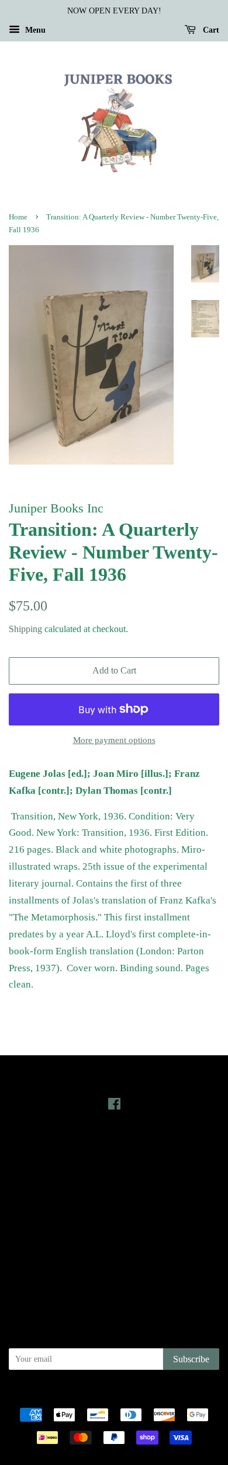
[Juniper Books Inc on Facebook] (114, 1106)
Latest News (114, 1147)
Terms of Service (114, 1260)
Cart (210, 30)
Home (18, 217)
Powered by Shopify (179, 1395)
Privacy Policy (114, 1228)
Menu (34, 30)
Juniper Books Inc (110, 1395)
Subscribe (191, 1359)
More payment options (114, 740)
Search (114, 1211)
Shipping (25, 629)
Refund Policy (114, 1244)
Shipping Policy (114, 1277)
